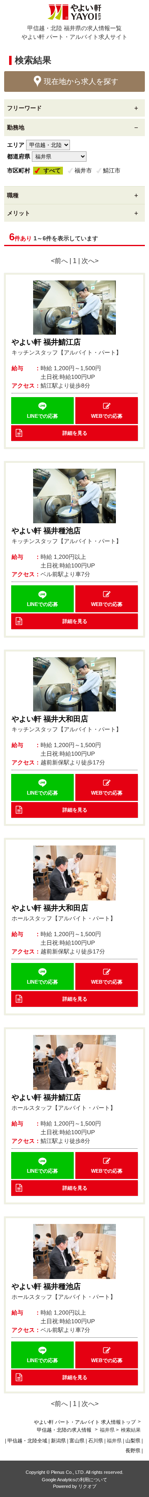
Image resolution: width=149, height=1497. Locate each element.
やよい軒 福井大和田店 (50, 719)
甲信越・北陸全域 (27, 1441)
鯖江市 (111, 170)
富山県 (77, 1441)
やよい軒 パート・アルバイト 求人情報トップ (85, 1422)
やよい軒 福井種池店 (46, 531)
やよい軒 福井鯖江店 (46, 342)
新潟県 (58, 1441)
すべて (52, 170)
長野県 (132, 1451)
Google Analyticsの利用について (74, 1479)
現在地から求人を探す (81, 81)
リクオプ (87, 1486)
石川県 (95, 1441)
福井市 (83, 170)
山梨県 (132, 1441)
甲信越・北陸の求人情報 (65, 1430)
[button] (42, 410)
